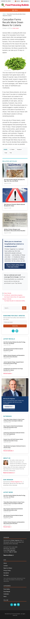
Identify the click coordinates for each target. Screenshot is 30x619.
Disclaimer (6, 573)
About (5, 563)
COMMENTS (26, 1)
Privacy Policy (7, 570)
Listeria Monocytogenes (16, 295)
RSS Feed (6, 575)
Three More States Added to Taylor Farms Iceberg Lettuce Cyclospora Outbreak (14, 420)
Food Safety (7, 589)
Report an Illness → (9, 555)
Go (24, 308)
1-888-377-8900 (13, 552)
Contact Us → (9, 406)
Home (4, 14)
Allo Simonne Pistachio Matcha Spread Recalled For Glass (13, 349)
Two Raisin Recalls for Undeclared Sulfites (14, 300)
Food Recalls (7, 591)
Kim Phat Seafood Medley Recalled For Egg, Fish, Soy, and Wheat (14, 342)
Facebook (19, 149)
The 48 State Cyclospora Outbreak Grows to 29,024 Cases (15, 446)
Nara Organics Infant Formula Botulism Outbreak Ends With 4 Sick (13, 426)
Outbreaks (6, 594)
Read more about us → (9, 472)
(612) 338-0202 (11, 550)
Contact (6, 565)
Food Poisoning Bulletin (17, 5)
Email (6, 152)
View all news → (7, 526)
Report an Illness (8, 568)
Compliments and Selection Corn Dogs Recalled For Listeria (13, 369)
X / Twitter (12, 149)
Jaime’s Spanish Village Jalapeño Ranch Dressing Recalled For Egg (14, 362)
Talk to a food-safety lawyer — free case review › (15, 266)
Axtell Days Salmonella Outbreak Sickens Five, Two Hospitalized (14, 433)
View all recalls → (7, 373)
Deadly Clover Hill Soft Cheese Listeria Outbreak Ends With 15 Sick (13, 440)
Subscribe (15, 326)
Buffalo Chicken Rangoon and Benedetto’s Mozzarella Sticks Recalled (14, 356)
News (5, 293)
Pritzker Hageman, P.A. (16, 481)
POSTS (18, 1)
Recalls (9, 293)
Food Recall (7, 295)
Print (11, 152)
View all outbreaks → (8, 450)
